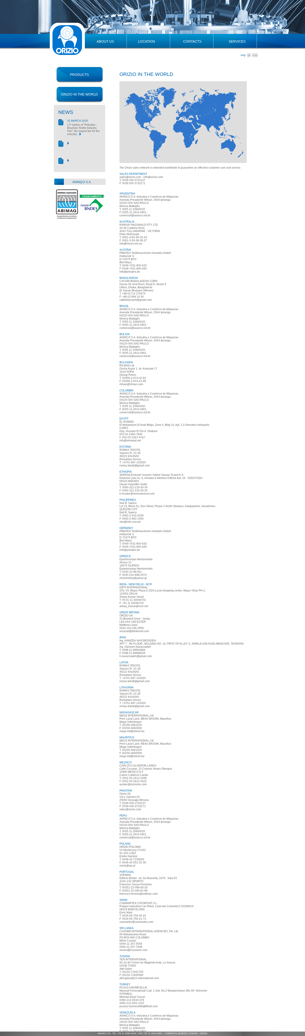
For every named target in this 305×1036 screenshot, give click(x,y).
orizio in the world (79, 94)
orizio (203, 1033)
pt (249, 55)
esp (255, 55)
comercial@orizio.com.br (181, 1033)
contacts (192, 41)
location (146, 41)
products (79, 75)
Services (237, 41)
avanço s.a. (82, 182)
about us (105, 41)
